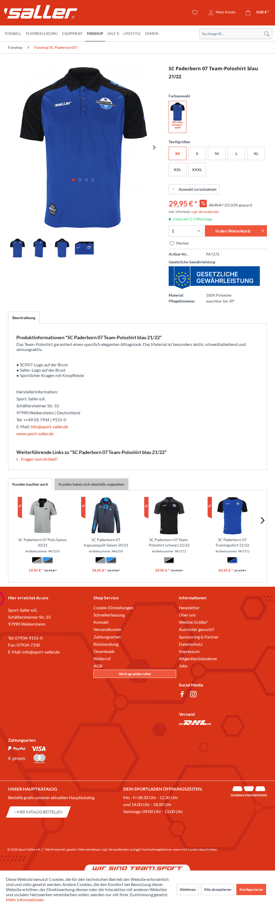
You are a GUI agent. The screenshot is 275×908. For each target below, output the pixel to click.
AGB (97, 665)
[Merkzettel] (195, 12)
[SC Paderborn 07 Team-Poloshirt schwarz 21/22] (169, 515)
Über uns (187, 614)
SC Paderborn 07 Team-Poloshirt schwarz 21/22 (169, 542)
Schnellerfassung (109, 614)
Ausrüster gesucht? (196, 629)
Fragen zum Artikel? (38, 459)
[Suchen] (266, 33)
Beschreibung (23, 317)
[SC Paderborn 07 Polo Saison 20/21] (42, 515)
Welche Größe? (193, 622)
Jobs (183, 665)
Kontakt (101, 622)
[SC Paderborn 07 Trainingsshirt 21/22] (232, 515)
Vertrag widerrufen (135, 673)
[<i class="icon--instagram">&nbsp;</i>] (194, 695)
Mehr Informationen (25, 899)
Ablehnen (188, 889)
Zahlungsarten (107, 636)
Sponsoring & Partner (199, 636)
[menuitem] (235, 33)
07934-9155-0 (28, 637)
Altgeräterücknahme (198, 658)
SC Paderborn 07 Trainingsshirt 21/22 (232, 542)
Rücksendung (105, 644)
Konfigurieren (251, 889)
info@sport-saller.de (49, 426)
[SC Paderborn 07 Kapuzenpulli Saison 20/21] (106, 515)
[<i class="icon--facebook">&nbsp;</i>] (183, 695)
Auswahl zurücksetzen (197, 189)
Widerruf (101, 658)
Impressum (189, 651)
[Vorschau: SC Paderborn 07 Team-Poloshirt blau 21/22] (17, 248)
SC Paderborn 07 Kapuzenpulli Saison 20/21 (106, 542)
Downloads (104, 651)
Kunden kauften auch (30, 484)
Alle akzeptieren (217, 889)
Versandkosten (107, 629)
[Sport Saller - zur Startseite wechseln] (36, 13)
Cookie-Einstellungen (113, 607)
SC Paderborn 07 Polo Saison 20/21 (42, 542)
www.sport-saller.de (34, 433)
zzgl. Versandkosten (205, 212)
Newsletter (189, 607)
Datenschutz (190, 644)
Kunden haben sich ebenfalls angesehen (91, 484)
